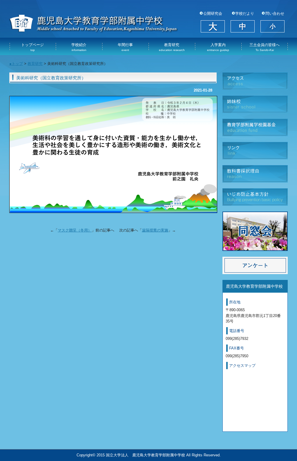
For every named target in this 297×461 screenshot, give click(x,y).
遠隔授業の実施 (155, 230)
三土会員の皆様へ (264, 47)
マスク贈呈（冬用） (75, 230)
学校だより (244, 14)
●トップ (16, 63)
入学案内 (218, 47)
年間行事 (125, 47)
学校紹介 (78, 47)
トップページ (32, 47)
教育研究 (172, 47)
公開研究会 (212, 14)
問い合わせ (274, 14)
